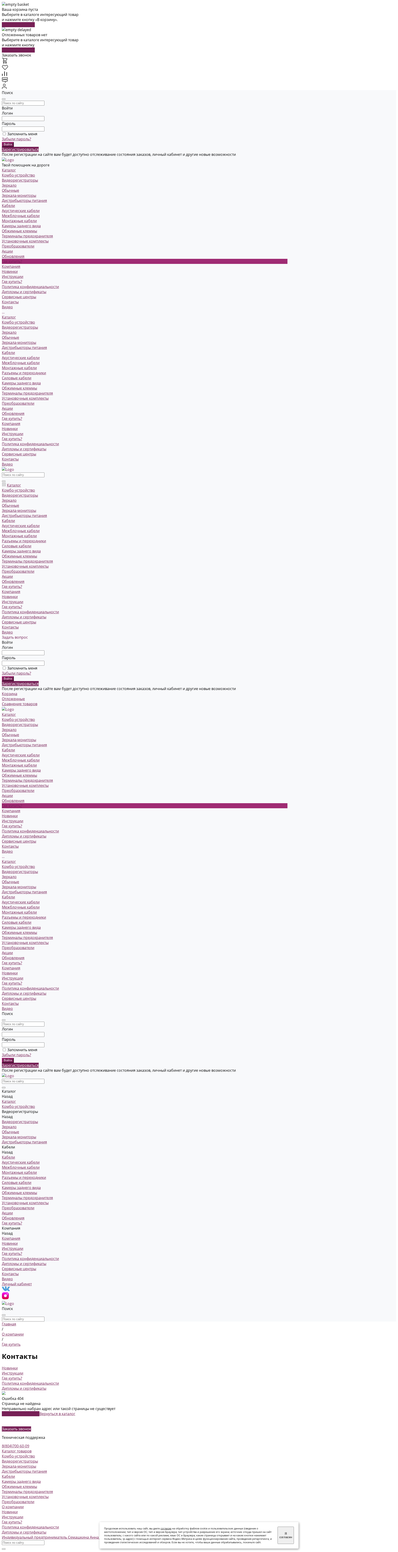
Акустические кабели (21, 210)
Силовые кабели (16, 378)
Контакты (10, 459)
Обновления (13, 413)
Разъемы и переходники (24, 372)
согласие (166, 1528)
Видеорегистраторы (20, 180)
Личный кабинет (17, 1283)
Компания (11, 423)
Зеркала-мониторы (19, 195)
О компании (13, 1506)
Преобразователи (18, 246)
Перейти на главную (20, 1413)
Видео (7, 464)
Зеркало (9, 185)
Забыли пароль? (16, 139)
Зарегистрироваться (20, 149)
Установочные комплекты (25, 241)
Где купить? (12, 281)
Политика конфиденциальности (30, 286)
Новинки (10, 271)
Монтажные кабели (19, 220)
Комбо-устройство (18, 175)
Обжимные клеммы (19, 230)
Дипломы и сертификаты (24, 291)
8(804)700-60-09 (15, 1446)
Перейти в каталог (18, 24)
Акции (7, 408)
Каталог (9, 317)
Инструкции (12, 276)
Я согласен (285, 1535)
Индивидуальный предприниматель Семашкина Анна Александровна (64, 1537)
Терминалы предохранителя (27, 236)
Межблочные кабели (21, 215)
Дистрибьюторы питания (24, 200)
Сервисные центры (19, 454)
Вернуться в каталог (57, 1413)
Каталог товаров (17, 1451)
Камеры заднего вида (21, 225)
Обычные (10, 190)
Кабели (8, 205)
